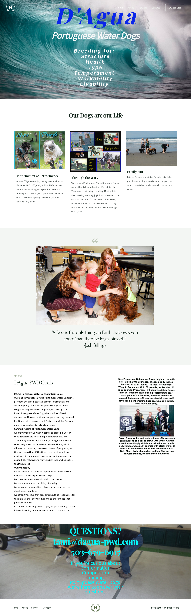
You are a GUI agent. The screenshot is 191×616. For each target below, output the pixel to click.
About (131, 7)
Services (143, 7)
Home (120, 7)
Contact (156, 7)
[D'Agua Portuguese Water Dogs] (10, 7)
